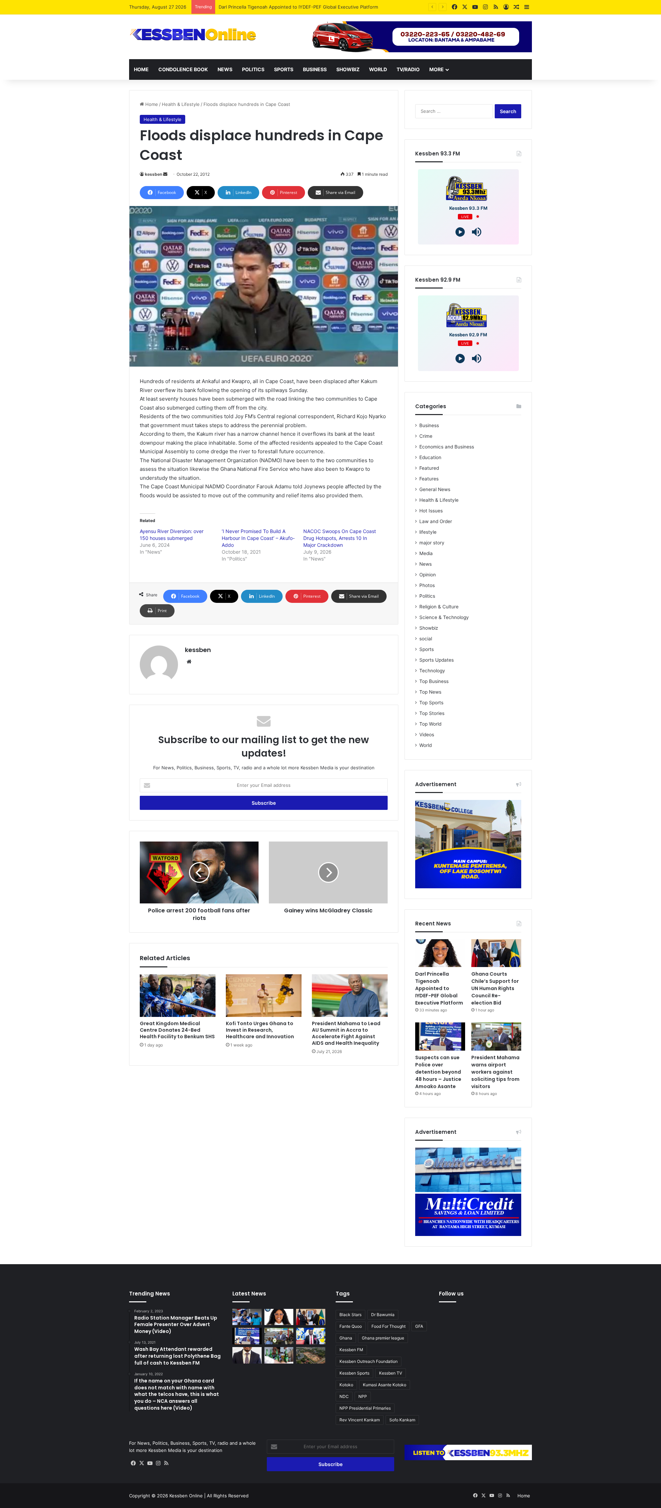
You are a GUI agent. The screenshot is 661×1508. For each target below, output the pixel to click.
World (378, 69)
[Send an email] (165, 174)
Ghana (345, 1338)
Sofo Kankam (402, 1419)
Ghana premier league (383, 1338)
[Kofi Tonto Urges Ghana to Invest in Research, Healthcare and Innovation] (264, 995)
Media (426, 553)
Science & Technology (444, 617)
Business (315, 69)
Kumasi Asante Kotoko (384, 1384)
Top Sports (431, 702)
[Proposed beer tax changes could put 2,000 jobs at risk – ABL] (279, 1355)
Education (430, 457)
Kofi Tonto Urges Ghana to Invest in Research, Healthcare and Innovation (260, 1030)
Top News (430, 692)
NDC (344, 1396)
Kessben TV (390, 1373)
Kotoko (346, 1384)
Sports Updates (436, 660)
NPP (362, 1396)
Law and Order (435, 521)
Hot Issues (431, 510)
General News (434, 489)
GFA (419, 1326)
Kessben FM (351, 1349)
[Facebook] (133, 1463)
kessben (153, 174)
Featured (429, 468)
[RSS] (166, 1463)
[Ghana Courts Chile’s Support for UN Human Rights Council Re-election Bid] (496, 953)
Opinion (427, 574)
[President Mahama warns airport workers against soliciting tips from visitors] (496, 1036)
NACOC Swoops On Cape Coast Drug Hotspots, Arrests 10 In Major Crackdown (339, 538)
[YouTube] (150, 1463)
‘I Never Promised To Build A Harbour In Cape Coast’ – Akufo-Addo (258, 538)
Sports (283, 69)
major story (431, 542)
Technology (432, 670)
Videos (426, 734)
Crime (425, 436)
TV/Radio (408, 69)
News (225, 69)
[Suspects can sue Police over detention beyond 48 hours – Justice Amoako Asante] (440, 1036)
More (436, 69)
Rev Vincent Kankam (359, 1419)
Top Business (434, 681)
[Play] (460, 232)
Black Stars (350, 1314)
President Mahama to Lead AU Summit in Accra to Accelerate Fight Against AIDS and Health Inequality (346, 1033)
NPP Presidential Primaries (365, 1408)
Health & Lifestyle (181, 104)
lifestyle (428, 532)
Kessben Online (186, 1495)
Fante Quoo (350, 1326)
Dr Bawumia (383, 1314)
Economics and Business (446, 446)
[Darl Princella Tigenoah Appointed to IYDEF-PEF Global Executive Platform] (440, 953)
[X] (141, 1463)
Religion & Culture (439, 606)
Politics (253, 69)
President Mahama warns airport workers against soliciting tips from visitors (495, 1072)
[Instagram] (158, 1463)
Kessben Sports (354, 1373)
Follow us (451, 1293)
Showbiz (347, 69)
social (425, 638)
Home (141, 69)
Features (429, 478)
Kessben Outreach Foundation (368, 1361)
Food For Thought (388, 1326)
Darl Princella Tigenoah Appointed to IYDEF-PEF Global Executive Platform (439, 988)
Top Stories (431, 713)
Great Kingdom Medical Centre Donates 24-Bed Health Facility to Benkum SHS (177, 1030)
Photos (427, 585)
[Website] (189, 662)
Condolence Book (183, 69)
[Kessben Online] (192, 34)
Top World (430, 724)
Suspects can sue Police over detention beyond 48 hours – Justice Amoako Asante (438, 1072)
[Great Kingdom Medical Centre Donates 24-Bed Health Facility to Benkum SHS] (178, 995)
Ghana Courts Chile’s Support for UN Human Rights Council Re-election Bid (299, 7)
